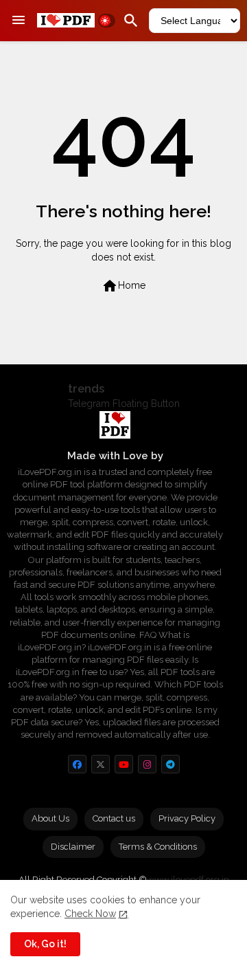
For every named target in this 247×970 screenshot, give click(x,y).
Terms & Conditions (158, 846)
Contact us (114, 818)
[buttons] (77, 764)
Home (123, 286)
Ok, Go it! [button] (45, 943)
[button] (106, 20)
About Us (50, 818)
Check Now (90, 913)
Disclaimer (73, 846)
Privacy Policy (186, 818)
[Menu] (18, 20)
